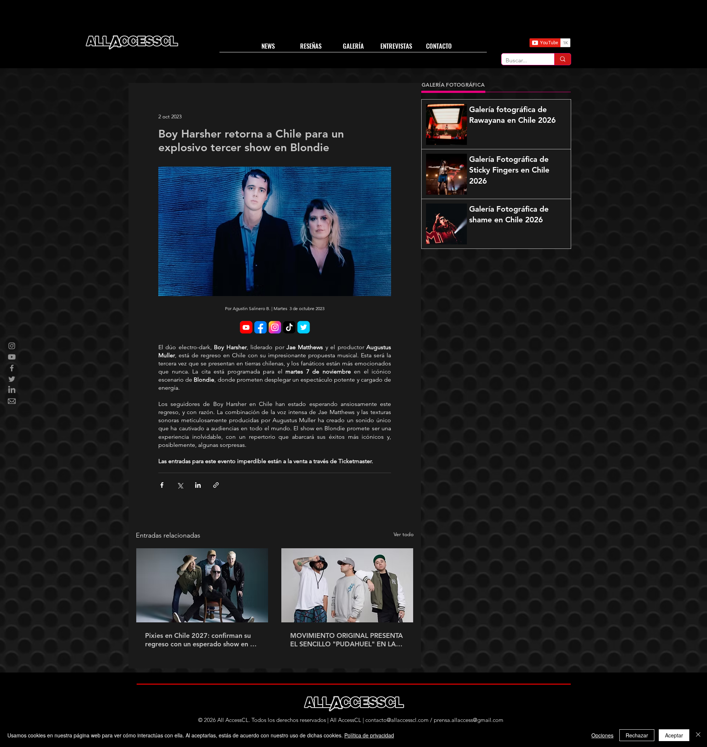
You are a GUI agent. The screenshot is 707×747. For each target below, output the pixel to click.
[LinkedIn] (11, 390)
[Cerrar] (698, 735)
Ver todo (404, 534)
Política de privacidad (369, 735)
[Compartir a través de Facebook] (161, 485)
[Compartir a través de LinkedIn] (197, 485)
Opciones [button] (602, 735)
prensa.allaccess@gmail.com (468, 719)
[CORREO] (11, 401)
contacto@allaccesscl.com (397, 719)
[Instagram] (11, 345)
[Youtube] (11, 356)
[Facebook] (11, 368)
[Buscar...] (562, 59)
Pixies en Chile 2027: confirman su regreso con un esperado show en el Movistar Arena (200, 639)
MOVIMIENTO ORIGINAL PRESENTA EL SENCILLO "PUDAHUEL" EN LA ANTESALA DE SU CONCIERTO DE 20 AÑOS (346, 639)
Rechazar (637, 735)
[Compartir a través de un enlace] (215, 485)
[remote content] (274, 328)
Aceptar (674, 735)
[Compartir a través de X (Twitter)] (179, 485)
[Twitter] (11, 379)
